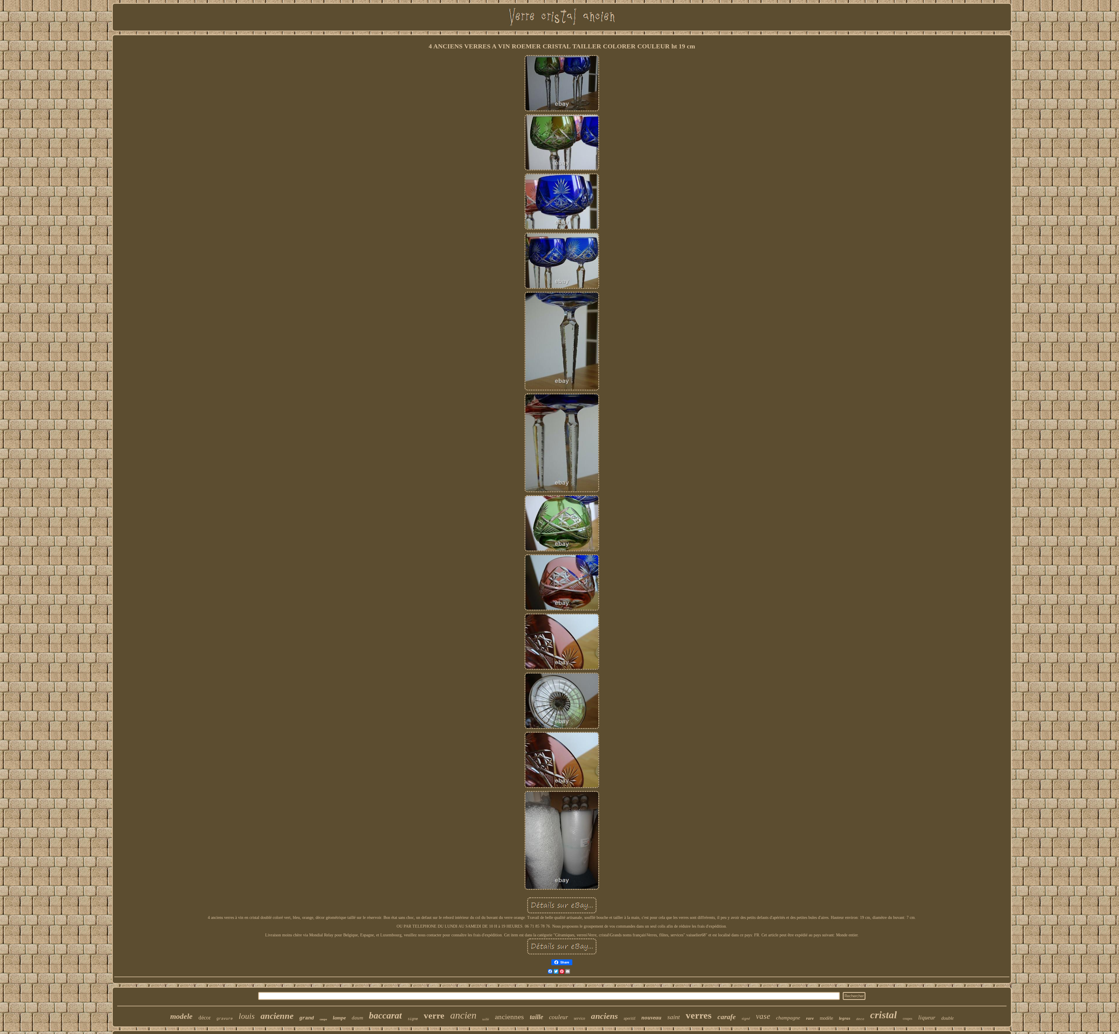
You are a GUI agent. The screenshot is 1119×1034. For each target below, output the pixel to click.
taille (536, 1017)
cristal (883, 1015)
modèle (826, 1018)
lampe (339, 1018)
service (579, 1018)
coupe (323, 1019)
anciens (604, 1016)
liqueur (926, 1017)
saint (673, 1017)
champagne (788, 1018)
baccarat (385, 1015)
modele (181, 1016)
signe (413, 1019)
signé (746, 1018)
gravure (225, 1019)
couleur (558, 1017)
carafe (726, 1017)
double (947, 1018)
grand (306, 1018)
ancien (463, 1015)
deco (860, 1019)
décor (204, 1017)
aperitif (630, 1018)
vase (763, 1016)
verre (434, 1015)
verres (699, 1015)
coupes (907, 1019)
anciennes (509, 1017)
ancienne (277, 1016)
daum (357, 1018)
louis (247, 1016)
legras (844, 1018)
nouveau (651, 1017)
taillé (485, 1019)
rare (810, 1018)
